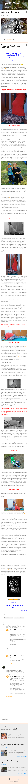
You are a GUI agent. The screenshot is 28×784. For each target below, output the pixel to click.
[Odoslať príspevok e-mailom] (13, 40)
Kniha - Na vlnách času (10, 12)
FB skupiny (10, 569)
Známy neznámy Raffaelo (9, 729)
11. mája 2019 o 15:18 (13, 667)
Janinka (7, 623)
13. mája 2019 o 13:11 (21, 676)
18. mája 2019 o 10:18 (21, 655)
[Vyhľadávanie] (26, 3)
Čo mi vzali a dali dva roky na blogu (10, 761)
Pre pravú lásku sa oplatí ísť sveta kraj (12, 745)
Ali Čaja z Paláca (13, 629)
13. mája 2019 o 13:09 (21, 629)
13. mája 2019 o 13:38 (18, 649)
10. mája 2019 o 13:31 (14, 623)
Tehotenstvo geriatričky (8, 617)
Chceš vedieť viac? (22, 740)
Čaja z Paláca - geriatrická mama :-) (14, 3)
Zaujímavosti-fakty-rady (19, 617)
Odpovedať (9, 664)
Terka (7, 667)
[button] (26, 12)
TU (5, 68)
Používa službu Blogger (14, 779)
